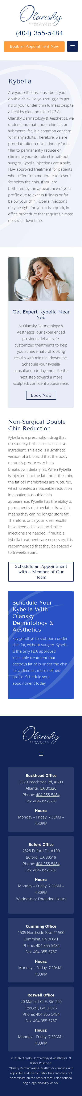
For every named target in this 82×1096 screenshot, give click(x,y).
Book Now (41, 395)
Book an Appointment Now (34, 46)
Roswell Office (41, 995)
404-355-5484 (48, 794)
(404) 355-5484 (39, 34)
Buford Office (41, 844)
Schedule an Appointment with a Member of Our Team (41, 572)
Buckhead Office (41, 775)
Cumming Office (41, 926)
